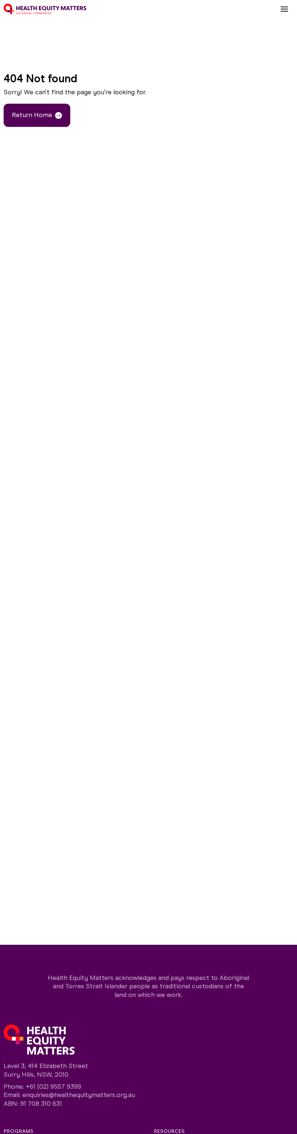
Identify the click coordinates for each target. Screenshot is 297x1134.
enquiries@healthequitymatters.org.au (78, 1095)
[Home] (45, 9)
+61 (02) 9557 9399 (53, 1086)
